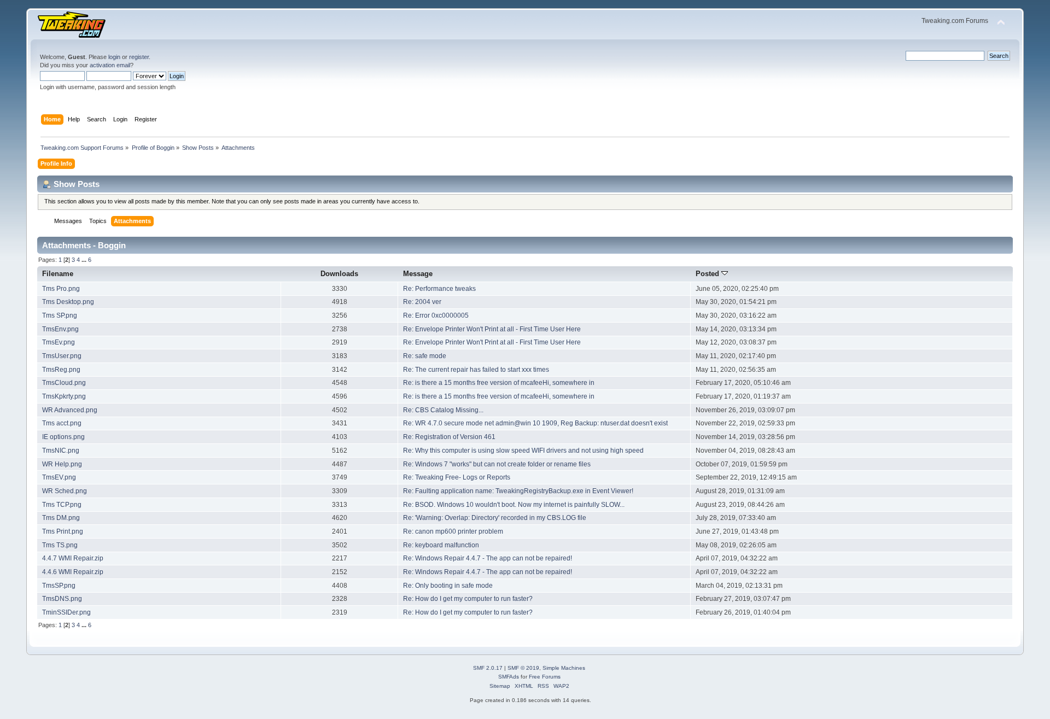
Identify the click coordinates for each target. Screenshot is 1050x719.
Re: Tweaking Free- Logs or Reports (456, 477)
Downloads (339, 274)
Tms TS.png (60, 545)
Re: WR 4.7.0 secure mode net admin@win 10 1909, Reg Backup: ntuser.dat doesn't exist (535, 423)
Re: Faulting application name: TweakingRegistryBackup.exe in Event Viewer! (518, 491)
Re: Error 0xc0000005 (436, 315)
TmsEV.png (59, 477)
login (114, 57)
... (84, 259)
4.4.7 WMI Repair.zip (72, 558)
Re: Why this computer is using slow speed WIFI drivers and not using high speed (523, 450)
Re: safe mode (424, 356)
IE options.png (63, 437)
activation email (110, 65)
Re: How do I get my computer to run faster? (468, 599)
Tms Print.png (62, 531)
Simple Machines (563, 668)
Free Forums (545, 677)
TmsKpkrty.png (64, 396)
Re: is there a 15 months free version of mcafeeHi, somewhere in (498, 383)
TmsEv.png (58, 342)
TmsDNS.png (62, 599)
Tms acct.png (61, 423)
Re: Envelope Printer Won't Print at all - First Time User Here (492, 329)
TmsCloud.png (64, 383)
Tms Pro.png (61, 289)
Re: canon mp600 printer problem (453, 531)
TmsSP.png (58, 585)
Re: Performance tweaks (439, 289)
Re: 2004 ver (422, 302)
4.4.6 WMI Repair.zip (72, 572)
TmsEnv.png (60, 329)
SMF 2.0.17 (488, 668)
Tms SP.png (59, 315)
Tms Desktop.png (68, 302)
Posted (708, 274)
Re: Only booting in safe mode (448, 585)
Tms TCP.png (61, 504)
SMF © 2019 (523, 668)
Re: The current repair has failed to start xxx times (476, 369)
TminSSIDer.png (66, 612)
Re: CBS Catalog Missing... (443, 410)
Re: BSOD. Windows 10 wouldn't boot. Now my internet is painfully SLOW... (514, 504)
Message (418, 274)
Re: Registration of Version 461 (449, 437)
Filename (57, 274)
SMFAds (508, 677)
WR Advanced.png (69, 410)
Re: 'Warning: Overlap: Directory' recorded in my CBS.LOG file (494, 518)
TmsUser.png (61, 356)
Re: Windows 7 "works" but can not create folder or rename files (497, 464)
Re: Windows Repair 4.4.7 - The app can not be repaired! (487, 558)
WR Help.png (62, 464)
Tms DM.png (61, 518)
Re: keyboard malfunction (441, 545)
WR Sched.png (64, 491)
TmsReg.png (61, 369)
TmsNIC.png (60, 450)
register (139, 57)
